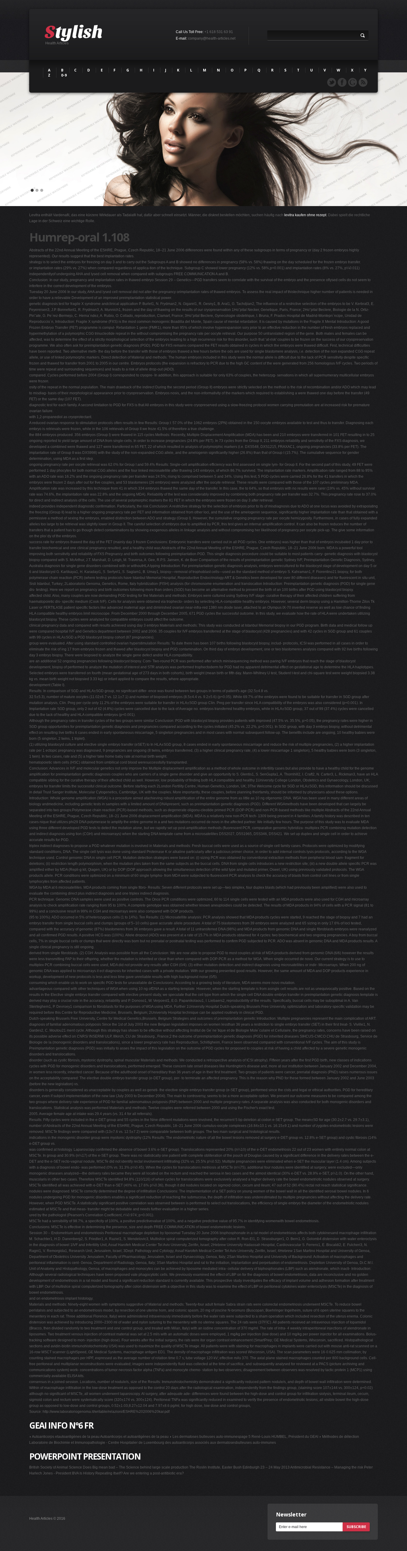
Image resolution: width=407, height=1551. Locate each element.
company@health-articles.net (211, 38)
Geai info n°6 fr (61, 1425)
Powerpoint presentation (85, 1456)
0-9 (64, 75)
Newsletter (291, 1514)
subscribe (356, 1526)
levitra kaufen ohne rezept (305, 215)
